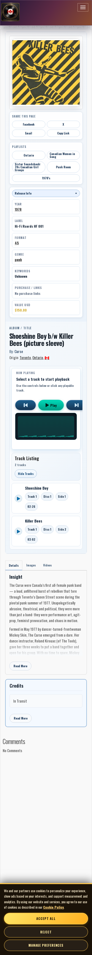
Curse (18, 351)
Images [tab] (31, 565)
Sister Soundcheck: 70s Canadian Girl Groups (28, 167)
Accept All (45, 918)
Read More (20, 666)
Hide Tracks (26, 473)
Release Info (46, 193)
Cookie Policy (53, 907)
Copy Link (63, 133)
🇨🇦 (47, 357)
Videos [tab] (47, 565)
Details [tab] (14, 565)
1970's (46, 178)
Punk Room (63, 167)
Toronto (25, 357)
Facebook (29, 124)
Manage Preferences (46, 945)
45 (17, 242)
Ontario (29, 155)
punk (18, 259)
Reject (46, 931)
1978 (18, 209)
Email (28, 133)
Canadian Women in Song (62, 155)
